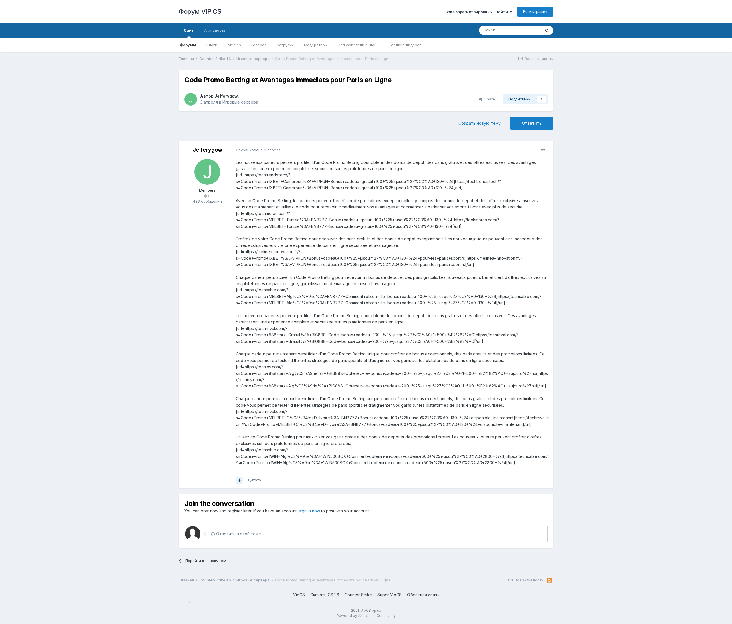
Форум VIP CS (200, 11)
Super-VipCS (389, 594)
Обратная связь (423, 594)
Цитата (254, 480)
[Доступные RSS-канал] (549, 581)
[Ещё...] (543, 150)
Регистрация (535, 11)
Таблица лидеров (405, 45)
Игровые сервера (240, 102)
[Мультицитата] (239, 480)
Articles (234, 45)
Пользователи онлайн (358, 45)
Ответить (532, 123)
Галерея (258, 45)
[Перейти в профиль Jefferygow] (190, 99)
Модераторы (315, 45)
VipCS (299, 594)
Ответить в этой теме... (239, 533)
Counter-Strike (358, 594)
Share (488, 99)
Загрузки (285, 45)
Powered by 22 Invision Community (366, 615)
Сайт (189, 30)
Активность (214, 30)
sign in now (309, 510)
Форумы (188, 45)
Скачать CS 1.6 (324, 594)
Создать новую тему (479, 123)
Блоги (211, 45)
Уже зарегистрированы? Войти (478, 11)
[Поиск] (547, 30)
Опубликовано (258, 150)
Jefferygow (226, 96)
